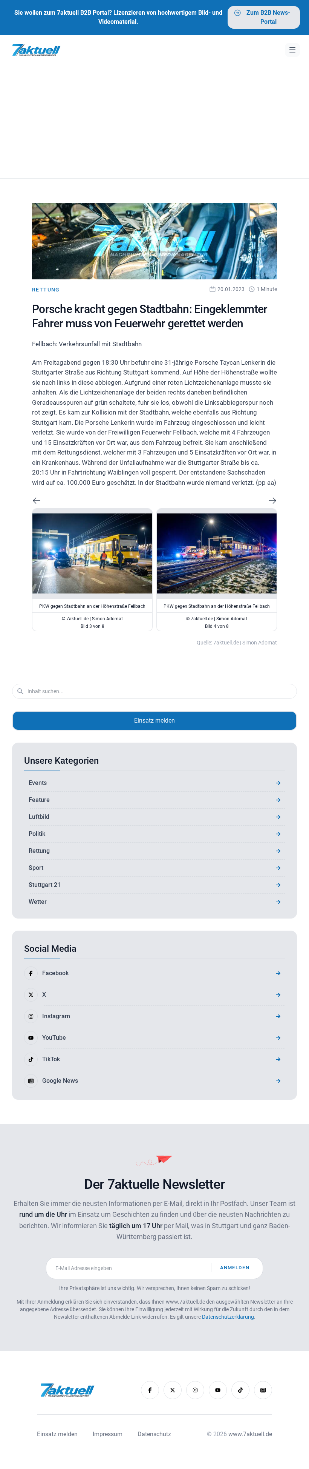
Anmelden (234, 1267)
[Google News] (263, 1390)
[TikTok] (240, 1390)
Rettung (46, 290)
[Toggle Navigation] (292, 50)
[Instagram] (195, 1390)
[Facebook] (150, 1390)
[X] (173, 1390)
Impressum (107, 1434)
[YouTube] (218, 1390)
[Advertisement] (154, 121)
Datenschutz (154, 1434)
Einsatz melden (154, 720)
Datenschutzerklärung (228, 1317)
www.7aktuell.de (250, 1434)
